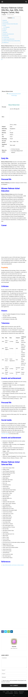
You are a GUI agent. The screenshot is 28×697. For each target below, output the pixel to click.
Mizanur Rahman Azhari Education (10, 23)
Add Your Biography (9, 693)
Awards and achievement (8, 34)
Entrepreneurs (21, 691)
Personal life (5, 22)
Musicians (16, 691)
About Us (21, 693)
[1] (1, 59)
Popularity (7, 27)
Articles (7, 691)
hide (13, 17)
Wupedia (4, 14)
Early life (4, 20)
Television (4, 32)
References (5, 42)
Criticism (4, 28)
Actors (11, 691)
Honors (4, 30)
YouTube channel (5, 433)
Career (4, 25)
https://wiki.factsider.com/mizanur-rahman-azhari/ (13, 565)
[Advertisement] (14, 76)
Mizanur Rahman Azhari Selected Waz (11, 40)
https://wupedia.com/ (14, 648)
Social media (5, 37)
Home (2, 4)
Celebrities (7, 4)
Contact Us (16, 693)
